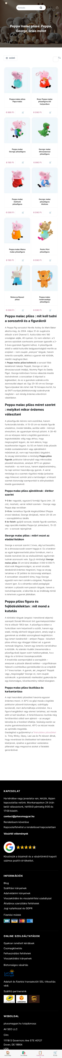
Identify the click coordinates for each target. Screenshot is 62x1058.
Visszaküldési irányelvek (18, 958)
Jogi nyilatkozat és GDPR (18, 908)
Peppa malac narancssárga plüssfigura (44, 299)
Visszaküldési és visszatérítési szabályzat (28, 898)
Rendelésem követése (16, 822)
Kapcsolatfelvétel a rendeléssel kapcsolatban (30, 827)
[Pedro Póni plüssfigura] (45, 230)
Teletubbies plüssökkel (44, 732)
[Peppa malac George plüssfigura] (17, 130)
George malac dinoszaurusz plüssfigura (45, 151)
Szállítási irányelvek (15, 888)
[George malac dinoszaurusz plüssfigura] (45, 130)
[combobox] (27, 7)
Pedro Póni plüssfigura (44, 250)
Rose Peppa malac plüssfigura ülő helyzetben (44, 101)
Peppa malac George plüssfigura (17, 150)
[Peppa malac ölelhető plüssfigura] (17, 180)
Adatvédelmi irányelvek (17, 893)
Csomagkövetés (13, 948)
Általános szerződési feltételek (21, 903)
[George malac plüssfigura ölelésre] (45, 180)
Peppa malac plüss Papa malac (17, 100)
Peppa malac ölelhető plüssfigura (17, 201)
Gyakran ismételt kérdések (19, 943)
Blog (6, 883)
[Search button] (41, 7)
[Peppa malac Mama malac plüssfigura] (17, 230)
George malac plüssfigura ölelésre (45, 201)
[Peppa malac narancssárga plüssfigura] (45, 278)
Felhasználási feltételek (17, 953)
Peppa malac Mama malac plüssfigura (17, 250)
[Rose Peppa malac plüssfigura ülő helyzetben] (45, 80)
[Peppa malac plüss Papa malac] (17, 80)
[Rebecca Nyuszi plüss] (17, 278)
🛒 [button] (23, 112)
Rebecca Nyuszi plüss (17, 298)
